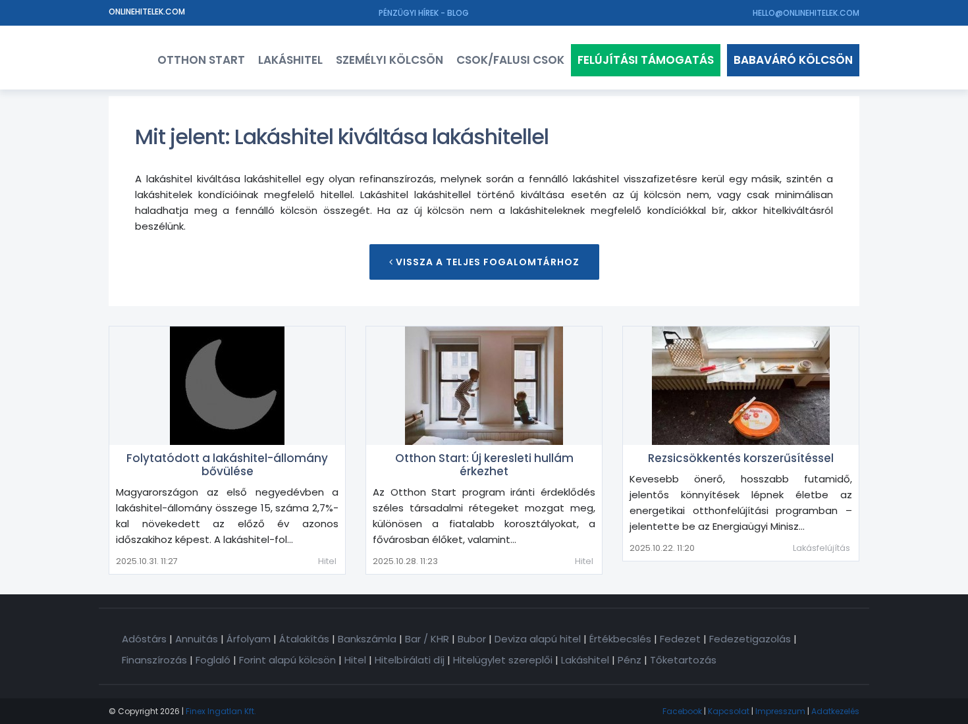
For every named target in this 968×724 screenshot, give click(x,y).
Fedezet (680, 639)
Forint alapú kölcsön (287, 660)
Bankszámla (367, 639)
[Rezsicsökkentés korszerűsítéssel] (741, 385)
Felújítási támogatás (646, 60)
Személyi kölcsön (389, 60)
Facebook (682, 711)
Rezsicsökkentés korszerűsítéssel (741, 458)
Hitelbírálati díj (409, 660)
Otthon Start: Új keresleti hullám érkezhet (484, 464)
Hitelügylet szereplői (502, 660)
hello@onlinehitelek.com (806, 12)
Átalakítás (304, 639)
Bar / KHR (427, 639)
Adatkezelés (835, 711)
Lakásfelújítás (821, 548)
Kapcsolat (728, 711)
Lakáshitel (290, 60)
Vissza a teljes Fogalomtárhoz (486, 262)
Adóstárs (144, 639)
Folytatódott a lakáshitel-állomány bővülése (227, 464)
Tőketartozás (683, 660)
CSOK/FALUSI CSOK (510, 60)
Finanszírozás (154, 660)
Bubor (472, 639)
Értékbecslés (620, 639)
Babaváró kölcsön (793, 60)
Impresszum (780, 711)
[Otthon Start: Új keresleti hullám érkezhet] (484, 385)
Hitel (327, 561)
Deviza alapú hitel (538, 639)
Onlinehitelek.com (147, 11)
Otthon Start (201, 60)
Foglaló (213, 660)
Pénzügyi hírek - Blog (424, 12)
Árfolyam (249, 639)
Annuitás (196, 639)
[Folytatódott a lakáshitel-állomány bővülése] (227, 385)
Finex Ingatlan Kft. (221, 711)
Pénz (629, 660)
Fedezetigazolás (750, 639)
